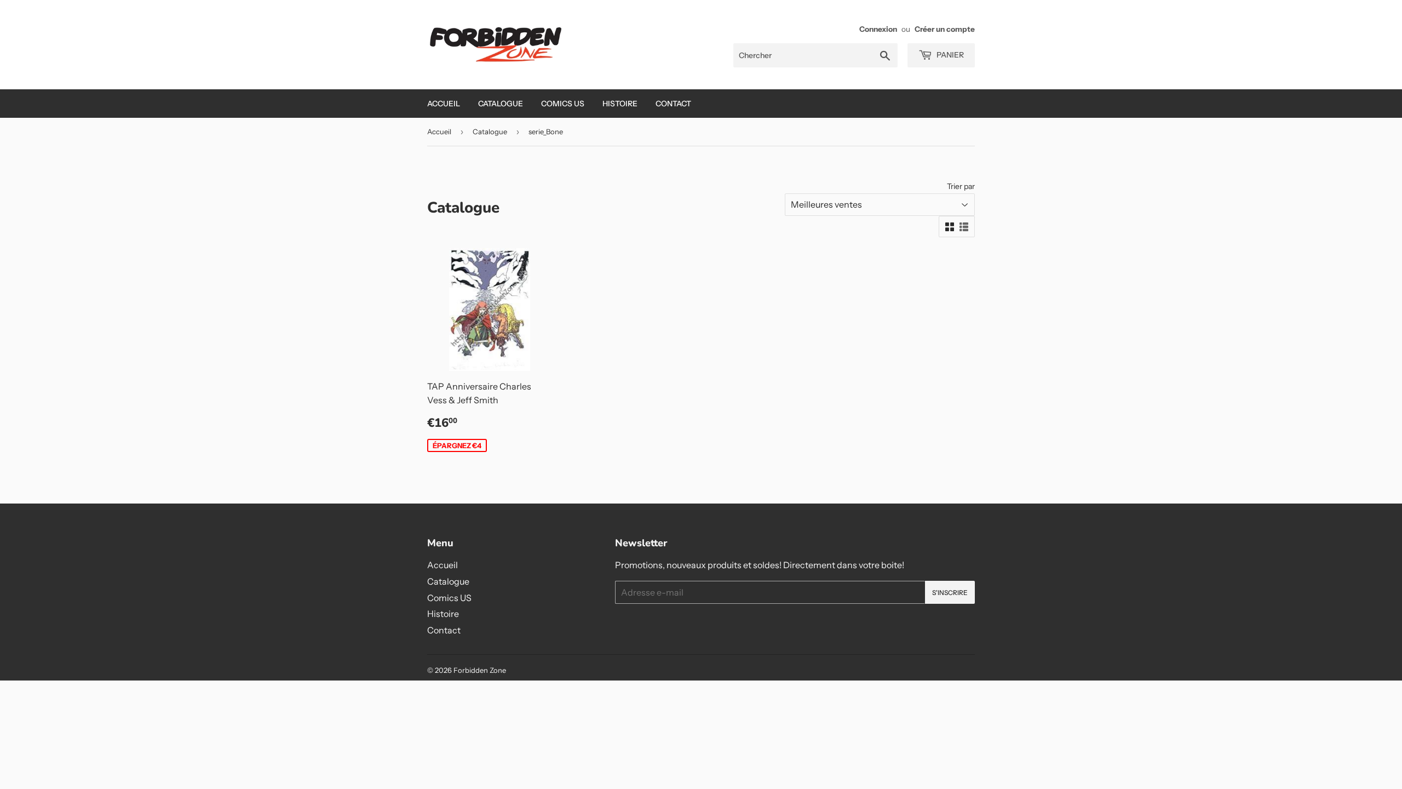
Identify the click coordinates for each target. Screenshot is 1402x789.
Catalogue (500, 103)
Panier (949, 55)
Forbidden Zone (479, 670)
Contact (673, 103)
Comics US (562, 103)
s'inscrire (950, 592)
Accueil (443, 103)
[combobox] (815, 55)
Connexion (878, 29)
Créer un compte (945, 29)
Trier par (961, 186)
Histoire (619, 103)
